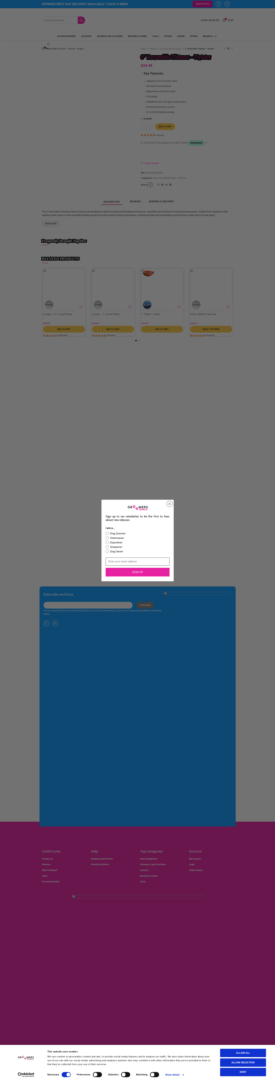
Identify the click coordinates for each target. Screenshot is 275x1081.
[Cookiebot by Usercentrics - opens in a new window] (26, 1074)
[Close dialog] (169, 504)
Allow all (243, 1052)
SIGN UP (137, 572)
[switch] (97, 1074)
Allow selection (243, 1062)
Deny (243, 1072)
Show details (172, 1074)
